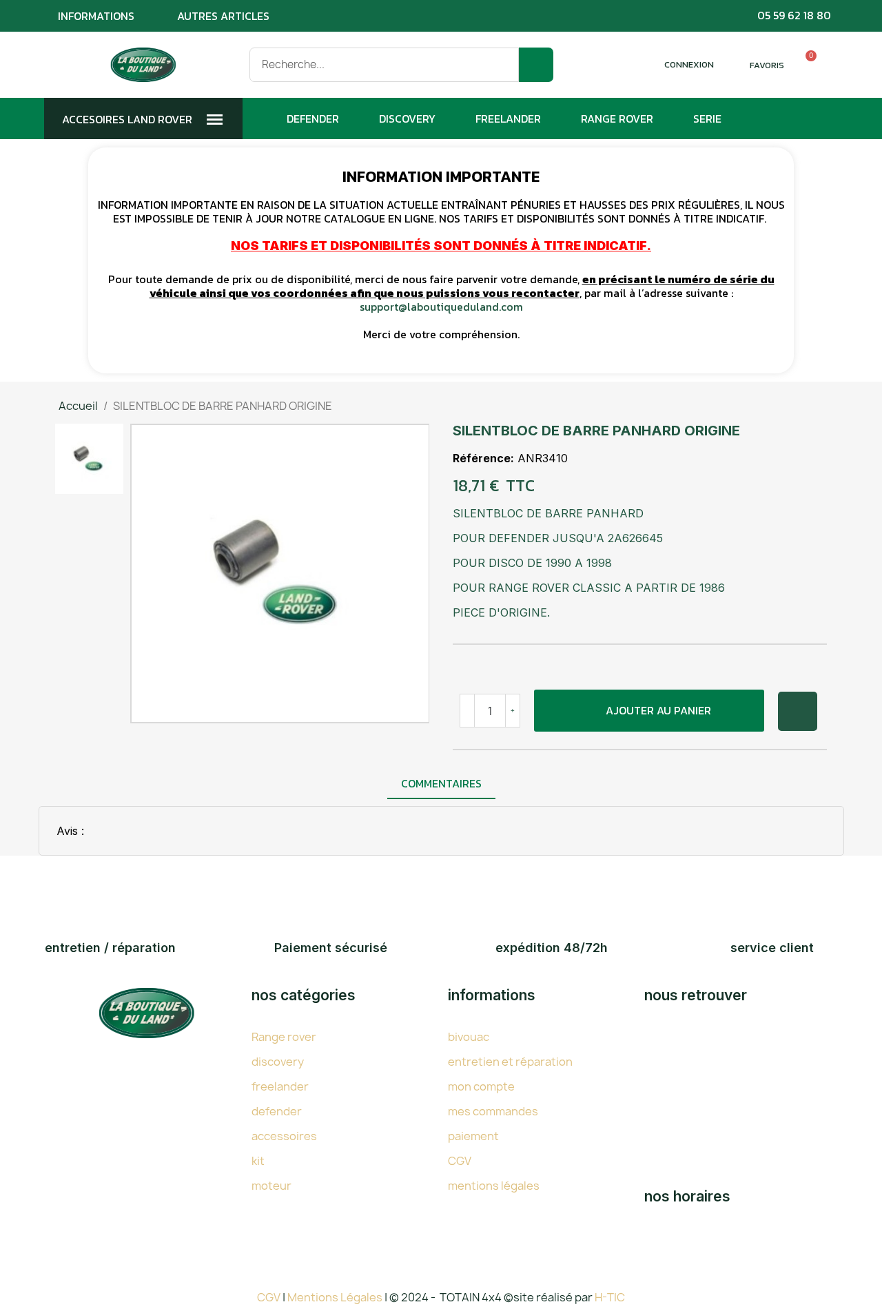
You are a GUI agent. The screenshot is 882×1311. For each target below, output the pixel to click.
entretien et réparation (510, 1061)
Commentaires (441, 783)
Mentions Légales (335, 1297)
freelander (280, 1086)
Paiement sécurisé (330, 947)
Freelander (508, 118)
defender (277, 1111)
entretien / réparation (110, 947)
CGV (459, 1160)
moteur (271, 1185)
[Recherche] (536, 65)
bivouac (468, 1036)
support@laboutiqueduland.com (441, 306)
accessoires (284, 1136)
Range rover (284, 1036)
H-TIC (610, 1297)
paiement (473, 1136)
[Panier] (804, 64)
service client (772, 947)
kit (258, 1160)
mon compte (481, 1086)
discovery (278, 1061)
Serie (707, 118)
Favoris (767, 65)
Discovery (407, 118)
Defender (313, 118)
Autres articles (223, 16)
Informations (96, 16)
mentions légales (494, 1185)
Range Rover (617, 118)
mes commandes (493, 1111)
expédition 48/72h (551, 947)
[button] (648, 711)
